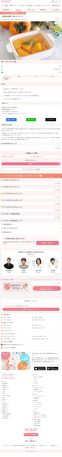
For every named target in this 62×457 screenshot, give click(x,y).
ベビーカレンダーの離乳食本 (9, 347)
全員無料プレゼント (38, 389)
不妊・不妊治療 (6, 395)
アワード (36, 379)
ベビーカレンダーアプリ (39, 396)
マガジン (36, 381)
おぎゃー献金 (37, 423)
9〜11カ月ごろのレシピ (7, 327)
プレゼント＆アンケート (39, 387)
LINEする (32, 119)
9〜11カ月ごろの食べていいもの (8, 338)
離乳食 (6, 5)
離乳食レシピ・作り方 (8, 322)
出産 (4, 391)
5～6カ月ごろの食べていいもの (8, 336)
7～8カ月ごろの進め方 (38, 317)
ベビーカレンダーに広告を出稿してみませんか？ (46, 288)
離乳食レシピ (13, 5)
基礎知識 (5, 385)
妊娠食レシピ (6, 406)
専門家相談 (5, 383)
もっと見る (57, 148)
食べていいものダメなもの (10, 228)
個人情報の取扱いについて (24, 445)
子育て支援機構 (37, 421)
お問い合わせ (33, 447)
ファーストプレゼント (38, 391)
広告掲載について (54, 445)
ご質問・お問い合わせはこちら (31, 309)
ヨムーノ (36, 410)
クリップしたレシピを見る (32, 169)
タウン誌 (36, 383)
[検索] (56, 2)
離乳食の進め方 (8, 224)
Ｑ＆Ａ (4, 397)
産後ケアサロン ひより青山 (40, 415)
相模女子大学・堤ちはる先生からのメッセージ (13, 344)
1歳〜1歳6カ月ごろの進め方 (39, 319)
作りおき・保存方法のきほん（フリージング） (14, 113)
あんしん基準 (56, 9)
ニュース (5, 381)
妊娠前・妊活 (6, 387)
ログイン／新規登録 (31, 435)
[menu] (59, 2)
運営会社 (16, 445)
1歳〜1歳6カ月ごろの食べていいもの (41, 338)
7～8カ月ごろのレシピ (38, 325)
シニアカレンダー (37, 406)
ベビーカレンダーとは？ (8, 445)
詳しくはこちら (55, 365)
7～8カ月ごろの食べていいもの (40, 336)
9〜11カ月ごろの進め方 (7, 319)
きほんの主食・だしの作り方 (9, 111)
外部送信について (35, 445)
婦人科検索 (5, 418)
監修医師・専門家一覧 (8, 378)
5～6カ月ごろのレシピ (6, 325)
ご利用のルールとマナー (31, 301)
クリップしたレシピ (7, 330)
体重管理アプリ (37, 398)
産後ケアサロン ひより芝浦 (40, 417)
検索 (31, 164)
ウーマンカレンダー (38, 404)
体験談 (4, 399)
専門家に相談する (47, 243)
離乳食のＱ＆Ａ (8, 232)
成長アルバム (5, 410)
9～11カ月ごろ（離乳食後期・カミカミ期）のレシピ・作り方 (34, 5)
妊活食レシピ (6, 408)
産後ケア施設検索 (6, 414)
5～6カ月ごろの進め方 (6, 317)
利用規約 (27, 447)
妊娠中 (4, 389)
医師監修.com (37, 412)
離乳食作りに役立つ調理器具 (9, 107)
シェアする (12, 119)
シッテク (36, 408)
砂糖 (2, 72)
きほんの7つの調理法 (7, 341)
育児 (4, 393)
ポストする (51, 119)
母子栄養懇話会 (37, 425)
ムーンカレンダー (37, 402)
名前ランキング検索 (38, 377)
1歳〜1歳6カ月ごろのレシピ (39, 327)
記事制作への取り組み (8, 374)
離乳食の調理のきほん (8, 109)
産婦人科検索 (6, 416)
